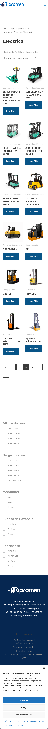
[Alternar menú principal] (45, 5)
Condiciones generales (24, 647)
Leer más (11, 111)
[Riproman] (12, 4)
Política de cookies (24, 643)
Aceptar (24, 700)
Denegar (24, 707)
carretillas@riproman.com (24, 615)
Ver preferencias (24, 714)
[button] (44, 668)
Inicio (5, 28)
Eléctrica (18, 32)
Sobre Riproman (24, 651)
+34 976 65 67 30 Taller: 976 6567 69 (24, 612)
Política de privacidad (24, 640)
